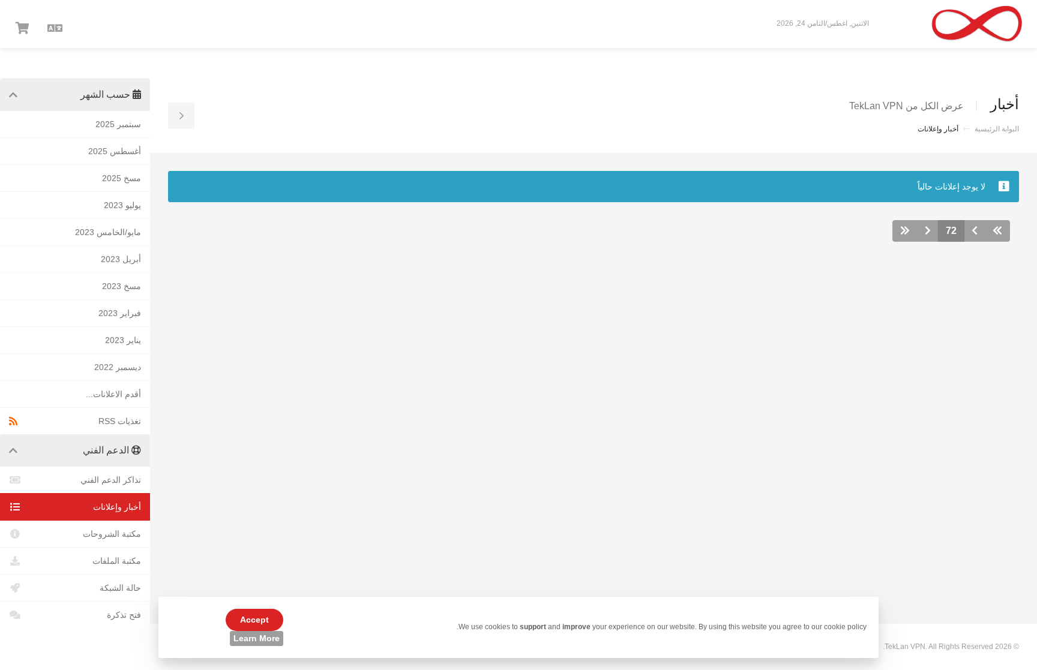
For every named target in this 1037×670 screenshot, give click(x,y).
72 (951, 231)
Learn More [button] (256, 638)
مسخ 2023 (121, 286)
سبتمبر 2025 (118, 124)
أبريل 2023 (121, 259)
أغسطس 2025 (114, 151)
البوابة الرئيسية (997, 129)
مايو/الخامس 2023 (108, 232)
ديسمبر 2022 (117, 367)
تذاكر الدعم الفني (110, 480)
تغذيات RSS (119, 421)
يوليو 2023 (122, 205)
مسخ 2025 (121, 178)
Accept (254, 619)
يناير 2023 (123, 340)
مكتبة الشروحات (112, 534)
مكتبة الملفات (116, 561)
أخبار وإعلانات (117, 507)
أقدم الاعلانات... (113, 394)
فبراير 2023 (119, 313)
